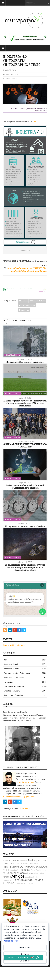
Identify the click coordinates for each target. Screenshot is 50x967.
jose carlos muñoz (11, 79)
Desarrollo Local (12, 74)
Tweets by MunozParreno (14, 645)
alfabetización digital (25, 883)
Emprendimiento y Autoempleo (25, 673)
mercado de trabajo (37, 301)
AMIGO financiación (11, 870)
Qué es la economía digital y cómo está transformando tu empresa (25, 486)
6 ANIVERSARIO (22, 864)
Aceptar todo (25, 947)
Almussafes (39, 873)
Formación (25, 682)
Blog (25, 660)
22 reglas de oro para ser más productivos (25, 526)
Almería (7, 877)
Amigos (18, 876)
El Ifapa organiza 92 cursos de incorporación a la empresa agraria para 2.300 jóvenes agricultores (25, 403)
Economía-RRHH (25, 669)
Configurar (25, 961)
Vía (34, 122)
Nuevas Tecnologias (27, 305)
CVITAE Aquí (24, 808)
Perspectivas (24, 310)
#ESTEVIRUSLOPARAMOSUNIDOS (25, 866)
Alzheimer (13, 860)
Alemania (34, 863)
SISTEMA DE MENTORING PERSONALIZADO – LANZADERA (25, 445)
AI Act (5, 861)
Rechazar (25, 954)
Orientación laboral (25, 691)
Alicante (29, 873)
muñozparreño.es (26, 782)
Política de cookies (11, 941)
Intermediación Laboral (25, 686)
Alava (33, 870)
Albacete (25, 869)
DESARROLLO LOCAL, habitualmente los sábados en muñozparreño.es (29, 109)
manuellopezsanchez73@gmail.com (19, 797)
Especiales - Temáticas (25, 677)
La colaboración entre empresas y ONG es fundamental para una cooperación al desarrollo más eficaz (25, 567)
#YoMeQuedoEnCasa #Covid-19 (23, 881)
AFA (31, 860)
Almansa (23, 861)
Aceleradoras (41, 870)
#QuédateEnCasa (14, 872)
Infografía (22, 301)
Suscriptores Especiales (25, 695)
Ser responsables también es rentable (25, 362)
